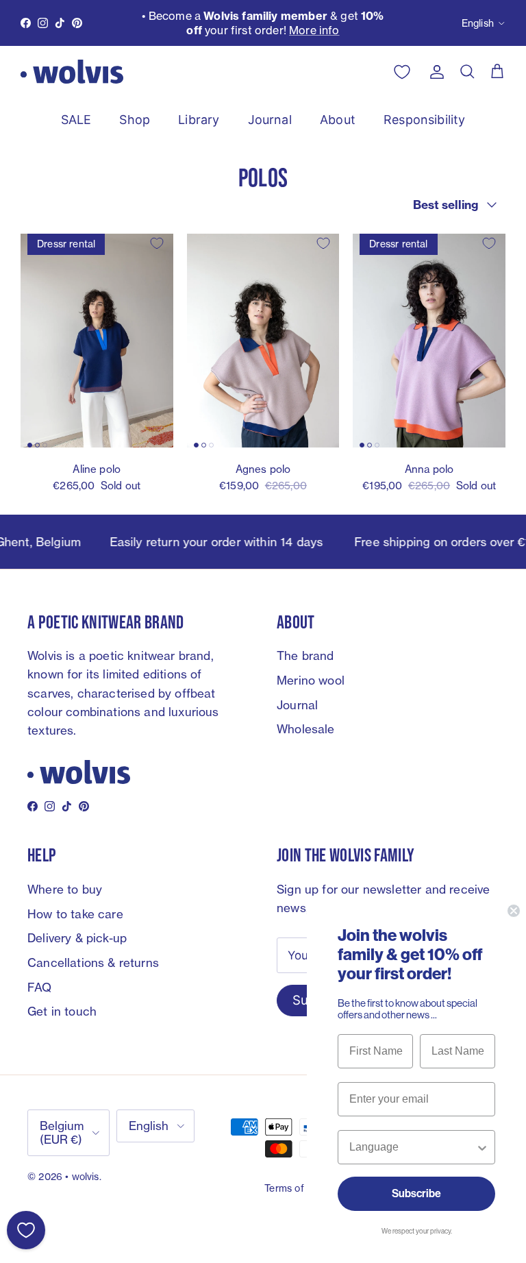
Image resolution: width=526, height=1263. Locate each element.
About (337, 119)
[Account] (434, 72)
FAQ (39, 987)
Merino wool (311, 680)
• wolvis (82, 1176)
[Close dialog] (514, 911)
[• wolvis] (72, 72)
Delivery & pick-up (77, 938)
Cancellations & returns (93, 962)
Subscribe (416, 1193)
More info (314, 30)
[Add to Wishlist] (156, 243)
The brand (305, 655)
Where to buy (64, 889)
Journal (270, 119)
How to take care (75, 914)
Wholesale (306, 729)
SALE (76, 119)
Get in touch (62, 1011)
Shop (134, 119)
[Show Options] (482, 1147)
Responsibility (424, 119)
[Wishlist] (26, 1230)
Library (198, 119)
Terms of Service (302, 1188)
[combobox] (412, 1147)
